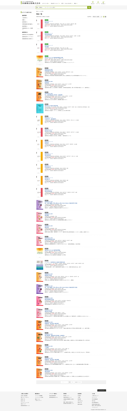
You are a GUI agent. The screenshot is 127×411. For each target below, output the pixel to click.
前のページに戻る (39, 11)
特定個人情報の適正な (96, 405)
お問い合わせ (80, 400)
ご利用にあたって (95, 395)
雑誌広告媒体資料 (52, 395)
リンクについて (95, 407)
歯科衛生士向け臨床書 (28, 34)
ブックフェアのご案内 (39, 397)
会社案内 (79, 395)
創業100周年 (80, 404)
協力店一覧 (23, 400)
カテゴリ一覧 (45, 3)
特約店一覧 (23, 399)
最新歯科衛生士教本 (27, 38)
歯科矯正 (25, 22)
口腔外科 (25, 17)
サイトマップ (94, 397)
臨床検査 (25, 26)
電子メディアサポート (25, 397)
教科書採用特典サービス (25, 405)
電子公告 (93, 400)
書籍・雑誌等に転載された (68, 403)
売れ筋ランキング (55, 3)
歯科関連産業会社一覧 (53, 397)
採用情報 (79, 399)
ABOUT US (80, 402)
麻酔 (24, 19)
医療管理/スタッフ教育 (27, 29)
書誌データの (38, 400)
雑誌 (75, 3)
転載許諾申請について (67, 397)
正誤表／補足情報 (24, 395)
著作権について (66, 395)
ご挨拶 (79, 397)
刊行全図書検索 (95, 399)
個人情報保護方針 (95, 402)
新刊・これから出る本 (66, 3)
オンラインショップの (25, 403)
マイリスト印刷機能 (38, 395)
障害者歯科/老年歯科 (27, 24)
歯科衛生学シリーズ (27, 36)
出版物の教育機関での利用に (68, 400)
